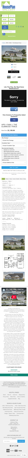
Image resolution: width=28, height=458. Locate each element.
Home (4, 43)
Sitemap (18, 455)
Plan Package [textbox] (5, 138)
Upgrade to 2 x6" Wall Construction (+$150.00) (14, 155)
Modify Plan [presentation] (17, 179)
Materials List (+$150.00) (9, 149)
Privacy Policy (6, 396)
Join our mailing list (14, 435)
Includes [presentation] (14, 179)
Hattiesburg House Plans (14, 415)
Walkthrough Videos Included (19, 409)
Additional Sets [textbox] (5, 160)
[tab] (3, 179)
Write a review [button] (14, 375)
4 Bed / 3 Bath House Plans (7, 405)
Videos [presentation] (10, 179)
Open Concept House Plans (19, 407)
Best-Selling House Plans (8, 407)
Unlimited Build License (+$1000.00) (11, 158)
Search (5, 28)
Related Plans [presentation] (7, 179)
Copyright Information (12, 398)
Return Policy (13, 396)
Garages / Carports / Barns (9, 413)
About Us (9, 394)
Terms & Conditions (21, 396)
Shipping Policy (22, 394)
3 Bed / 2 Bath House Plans (20, 405)
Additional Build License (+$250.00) (11, 156)
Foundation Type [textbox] (6, 143)
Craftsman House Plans (18, 411)
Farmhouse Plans (20, 413)
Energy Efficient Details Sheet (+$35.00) (12, 153)
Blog (19, 398)
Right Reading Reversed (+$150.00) (11, 151)
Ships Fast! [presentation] (24, 179)
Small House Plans (8, 411)
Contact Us (15, 394)
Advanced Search (11, 36)
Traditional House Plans (7, 409)
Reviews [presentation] (21, 179)
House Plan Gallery (13, 455)
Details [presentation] (3, 179)
